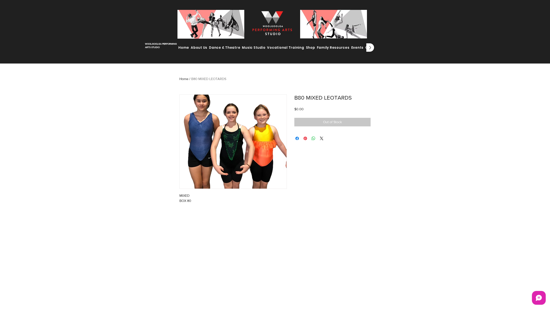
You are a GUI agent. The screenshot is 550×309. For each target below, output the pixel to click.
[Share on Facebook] (297, 138)
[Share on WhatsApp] (313, 138)
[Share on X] (321, 138)
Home (183, 79)
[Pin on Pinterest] (305, 138)
